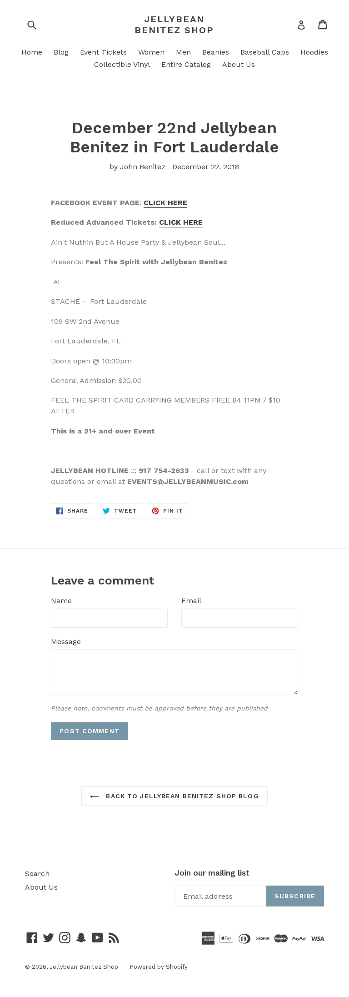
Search (37, 873)
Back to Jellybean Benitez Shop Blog (181, 796)
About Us (238, 64)
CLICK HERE (181, 222)
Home (31, 52)
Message (66, 641)
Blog (61, 52)
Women (151, 52)
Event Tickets (103, 52)
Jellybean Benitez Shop (174, 24)
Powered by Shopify (159, 966)
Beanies (215, 52)
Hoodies (314, 52)
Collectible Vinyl (122, 64)
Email (191, 600)
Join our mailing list (211, 872)
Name (61, 600)
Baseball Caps (264, 52)
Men (183, 52)
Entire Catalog (186, 64)
